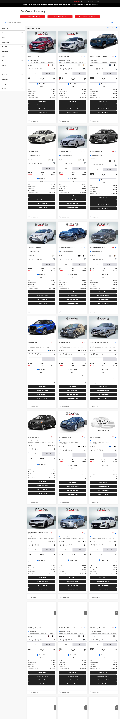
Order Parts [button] (80, 4)
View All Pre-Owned (60, 16)
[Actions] (54, 57)
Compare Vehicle (34, 121)
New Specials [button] (44, 4)
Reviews (96, 4)
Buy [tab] (35, 73)
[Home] (22, 5)
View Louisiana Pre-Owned (87, 16)
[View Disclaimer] (41, 68)
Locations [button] (91, 4)
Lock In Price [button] (42, 101)
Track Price (42, 84)
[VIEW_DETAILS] (103, 422)
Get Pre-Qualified (42, 109)
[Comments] (54, 69)
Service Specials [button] (63, 4)
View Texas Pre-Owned (33, 16)
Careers (86, 4)
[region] (41, 92)
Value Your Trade (42, 112)
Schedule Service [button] (72, 4)
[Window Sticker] (85, 69)
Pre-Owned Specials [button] (53, 4)
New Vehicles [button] (26, 4)
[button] (55, 41)
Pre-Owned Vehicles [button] (35, 4)
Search (112, 22)
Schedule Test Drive (42, 105)
